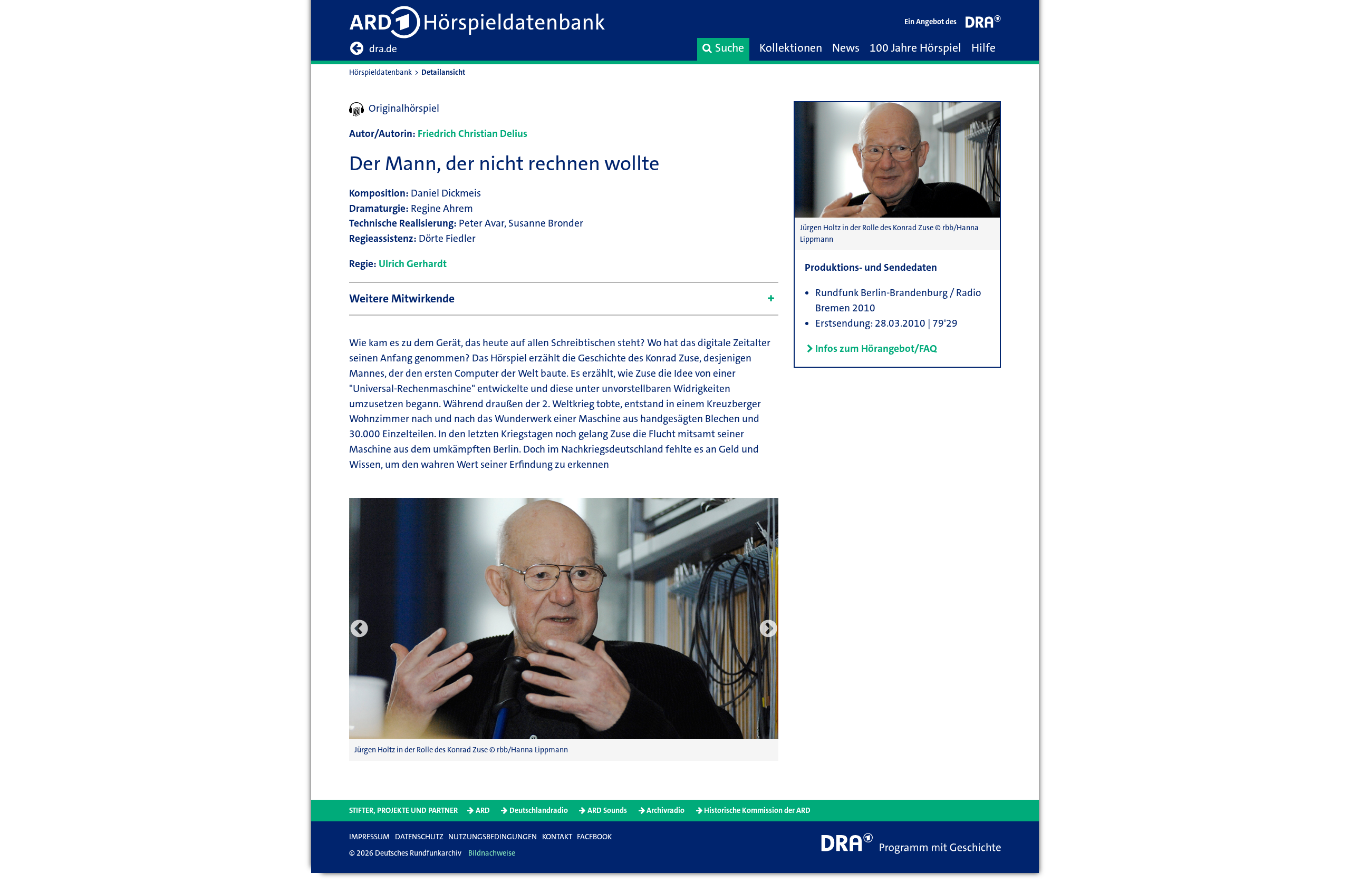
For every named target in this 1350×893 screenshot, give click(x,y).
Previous (359, 629)
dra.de (383, 48)
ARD (483, 811)
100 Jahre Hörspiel (915, 48)
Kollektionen (790, 48)
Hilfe (983, 48)
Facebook (594, 837)
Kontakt (557, 837)
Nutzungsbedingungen (492, 837)
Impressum (369, 837)
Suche (729, 48)
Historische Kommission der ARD (757, 811)
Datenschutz (419, 837)
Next (768, 629)
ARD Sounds (607, 811)
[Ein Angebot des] (983, 24)
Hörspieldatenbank (380, 72)
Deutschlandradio (538, 811)
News (846, 48)
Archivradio (665, 811)
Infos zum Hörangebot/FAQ (876, 348)
